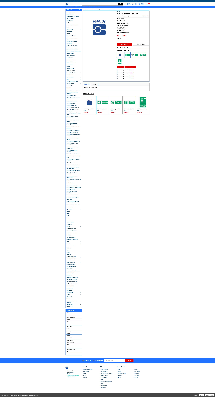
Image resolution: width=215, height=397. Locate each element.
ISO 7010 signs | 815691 (129, 109)
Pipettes (68, 298)
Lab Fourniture (69, 290)
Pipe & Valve (69, 209)
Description (87, 84)
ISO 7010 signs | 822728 (89, 109)
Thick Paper (69, 248)
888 (67, 351)
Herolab (68, 324)
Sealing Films (69, 235)
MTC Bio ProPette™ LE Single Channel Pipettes (72, 148)
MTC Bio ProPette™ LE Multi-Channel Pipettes (72, 144)
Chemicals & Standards (71, 35)
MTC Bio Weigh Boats (71, 189)
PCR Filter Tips (70, 296)
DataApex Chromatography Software (72, 46)
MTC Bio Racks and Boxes (72, 162)
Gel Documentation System (72, 281)
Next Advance (69, 326)
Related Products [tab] (88, 93)
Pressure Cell (69, 224)
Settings (195, 395)
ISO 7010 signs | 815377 (115, 109)
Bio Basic (68, 319)
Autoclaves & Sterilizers (71, 266)
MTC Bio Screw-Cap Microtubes (73, 165)
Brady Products (70, 29)
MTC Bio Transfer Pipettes (72, 185)
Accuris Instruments (71, 12)
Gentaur (68, 315)
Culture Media (69, 43)
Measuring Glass (70, 85)
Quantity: (119, 38)
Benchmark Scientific (71, 317)
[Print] (122, 47)
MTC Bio (68, 321)
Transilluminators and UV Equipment (72, 302)
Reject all (201, 395)
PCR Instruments (70, 207)
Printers (68, 226)
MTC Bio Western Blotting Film (73, 197)
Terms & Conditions (76, 393)
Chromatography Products (72, 41)
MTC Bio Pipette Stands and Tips (73, 141)
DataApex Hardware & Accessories (74, 51)
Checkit (68, 33)
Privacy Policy (139, 393)
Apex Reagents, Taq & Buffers (73, 16)
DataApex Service (70, 53)
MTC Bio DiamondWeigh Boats (73, 107)
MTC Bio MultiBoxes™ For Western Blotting (73, 135)
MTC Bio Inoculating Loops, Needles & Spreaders (72, 124)
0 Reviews (95, 84)
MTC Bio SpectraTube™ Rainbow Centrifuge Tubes (73, 168)
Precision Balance (70, 222)
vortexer (68, 252)
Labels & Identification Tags (72, 81)
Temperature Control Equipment (73, 270)
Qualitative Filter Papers (71, 228)
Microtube (69, 87)
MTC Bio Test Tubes (71, 182)
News (96, 6)
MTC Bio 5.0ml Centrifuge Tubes (73, 90)
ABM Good (69, 331)
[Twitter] (125, 47)
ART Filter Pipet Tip (70, 18)
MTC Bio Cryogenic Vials (71, 105)
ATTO (68, 344)
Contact (90, 6)
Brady (68, 312)
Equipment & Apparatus (71, 62)
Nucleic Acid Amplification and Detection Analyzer (73, 202)
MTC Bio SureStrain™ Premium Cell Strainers (74, 180)
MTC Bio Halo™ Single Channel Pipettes (73, 121)
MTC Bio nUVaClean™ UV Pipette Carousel (73, 139)
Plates (68, 217)
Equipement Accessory (71, 59)
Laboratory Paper (70, 292)
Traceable (68, 335)
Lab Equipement (70, 288)
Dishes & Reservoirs (71, 55)
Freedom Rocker (70, 64)
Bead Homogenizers (71, 262)
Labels (68, 79)
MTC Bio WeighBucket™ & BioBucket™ (72, 192)
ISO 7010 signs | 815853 (142, 109)
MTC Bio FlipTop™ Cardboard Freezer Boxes (72, 117)
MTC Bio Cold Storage (71, 103)
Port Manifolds (69, 220)
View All (68, 354)
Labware (68, 294)
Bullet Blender (69, 31)
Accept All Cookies (209, 395)
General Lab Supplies (71, 70)
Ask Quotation (82, 6)
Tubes (68, 250)
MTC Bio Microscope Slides (72, 132)
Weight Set (69, 254)
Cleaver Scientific (70, 340)
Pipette (68, 213)
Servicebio (69, 328)
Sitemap (85, 377)
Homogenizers (69, 268)
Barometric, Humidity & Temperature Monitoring (71, 257)
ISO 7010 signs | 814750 (102, 109)
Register (129, 4)
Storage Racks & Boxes (71, 245)
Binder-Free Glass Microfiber (72, 24)
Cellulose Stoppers (70, 272)
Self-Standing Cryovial (71, 237)
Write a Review (146, 16)
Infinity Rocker (69, 74)
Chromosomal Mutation (71, 6)
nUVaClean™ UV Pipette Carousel (73, 204)
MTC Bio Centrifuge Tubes (72, 101)
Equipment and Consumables (72, 277)
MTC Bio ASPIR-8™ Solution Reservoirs (72, 93)
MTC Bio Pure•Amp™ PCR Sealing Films (73, 156)
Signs (68, 241)
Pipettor (68, 215)
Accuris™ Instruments (71, 260)
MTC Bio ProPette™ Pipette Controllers (72, 151)
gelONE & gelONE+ (70, 285)
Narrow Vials (69, 199)
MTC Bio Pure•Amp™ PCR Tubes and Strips (73, 160)
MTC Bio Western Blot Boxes (72, 195)
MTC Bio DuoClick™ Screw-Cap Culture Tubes (73, 110)
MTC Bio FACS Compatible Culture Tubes (73, 114)
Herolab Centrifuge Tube (71, 72)
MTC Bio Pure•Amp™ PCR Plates (73, 153)
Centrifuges (69, 275)
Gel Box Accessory (70, 68)
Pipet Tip (68, 211)
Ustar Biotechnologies (71, 349)
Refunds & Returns (118, 393)
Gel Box (68, 66)
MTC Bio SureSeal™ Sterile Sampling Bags (72, 177)
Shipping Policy (97, 393)
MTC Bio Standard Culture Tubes (73, 170)
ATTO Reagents (70, 20)
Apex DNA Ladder (70, 14)
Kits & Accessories (70, 77)
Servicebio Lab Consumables (72, 239)
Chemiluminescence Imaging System (72, 38)
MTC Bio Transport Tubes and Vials (74, 187)
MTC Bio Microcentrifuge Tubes (73, 130)
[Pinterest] (127, 47)
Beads (68, 22)
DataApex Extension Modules (72, 49)
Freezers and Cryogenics (72, 279)
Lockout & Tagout (70, 83)
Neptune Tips (69, 337)
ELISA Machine (70, 57)
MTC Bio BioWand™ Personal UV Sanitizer (73, 98)
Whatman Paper (70, 306)
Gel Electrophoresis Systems (72, 283)
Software (68, 243)
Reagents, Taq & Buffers (71, 232)
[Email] (120, 47)
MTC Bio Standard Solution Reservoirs (72, 173)
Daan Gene (69, 347)
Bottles (68, 27)
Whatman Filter (70, 304)
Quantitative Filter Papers (72, 230)
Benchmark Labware (71, 264)
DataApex (68, 333)
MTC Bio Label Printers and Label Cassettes (73, 127)
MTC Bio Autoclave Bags (71, 95)
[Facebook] (118, 47)
